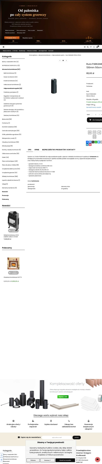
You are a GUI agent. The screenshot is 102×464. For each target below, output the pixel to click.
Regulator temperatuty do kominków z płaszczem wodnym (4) (14, 98)
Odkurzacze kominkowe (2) (12, 84)
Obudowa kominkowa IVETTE (13, 265)
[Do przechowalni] (94, 132)
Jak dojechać (42, 51)
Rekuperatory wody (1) (9, 138)
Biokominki (40, 30)
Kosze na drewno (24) (10, 77)
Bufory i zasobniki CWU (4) (10, 62)
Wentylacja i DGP (21, 32)
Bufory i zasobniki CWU (10, 454)
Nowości (5, 192)
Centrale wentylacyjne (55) (10, 131)
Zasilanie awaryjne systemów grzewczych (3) (13, 105)
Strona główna (33, 55)
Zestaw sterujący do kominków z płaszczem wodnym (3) (14, 110)
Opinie (36, 150)
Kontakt (50, 51)
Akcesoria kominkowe (44, 55)
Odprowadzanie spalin (58, 55)
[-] (92, 115)
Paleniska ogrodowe (10, 32)
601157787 (79, 462)
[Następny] (66, 60)
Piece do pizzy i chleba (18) (10, 165)
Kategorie (7, 56)
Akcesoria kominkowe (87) (11, 69)
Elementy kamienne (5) (9, 188)
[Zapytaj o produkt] (89, 132)
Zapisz (77, 437)
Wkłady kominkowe (9, 30)
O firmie (15, 51)
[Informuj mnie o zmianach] (94, 136)
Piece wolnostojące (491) (10, 161)
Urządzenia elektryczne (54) (11, 169)
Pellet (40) (5, 157)
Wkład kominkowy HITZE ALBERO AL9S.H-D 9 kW (11, 236)
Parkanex (89, 86)
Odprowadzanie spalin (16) (13, 88)
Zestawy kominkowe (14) (11, 115)
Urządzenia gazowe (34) (9, 172)
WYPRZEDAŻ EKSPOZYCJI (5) (11, 65)
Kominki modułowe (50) (9, 127)
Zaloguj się (94, 47)
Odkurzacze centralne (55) (10, 153)
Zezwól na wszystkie (65, 460)
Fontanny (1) (6, 123)
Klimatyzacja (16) (7, 146)
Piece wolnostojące (21, 30)
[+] (99, 115)
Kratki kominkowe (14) (11, 81)
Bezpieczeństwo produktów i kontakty (58, 150)
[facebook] (3, 47)
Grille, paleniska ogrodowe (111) (11, 134)
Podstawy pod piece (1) (11, 92)
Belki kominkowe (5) (10, 73)
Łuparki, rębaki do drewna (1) (11, 180)
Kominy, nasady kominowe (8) (11, 150)
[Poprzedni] (59, 60)
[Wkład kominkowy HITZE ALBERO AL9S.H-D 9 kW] (13, 221)
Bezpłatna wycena (27, 38)
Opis (29, 150)
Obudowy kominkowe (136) (10, 142)
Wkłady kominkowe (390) (10, 176)
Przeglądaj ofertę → (12, 38)
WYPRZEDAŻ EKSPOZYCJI (10, 457)
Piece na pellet (31, 30)
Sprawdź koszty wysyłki (93, 107)
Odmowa (33, 460)
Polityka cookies (32, 51)
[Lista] (63, 60)
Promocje (5, 195)
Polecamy (5, 199)
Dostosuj (46, 460)
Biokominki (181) (7, 119)
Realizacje (22, 51)
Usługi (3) (5, 184)
